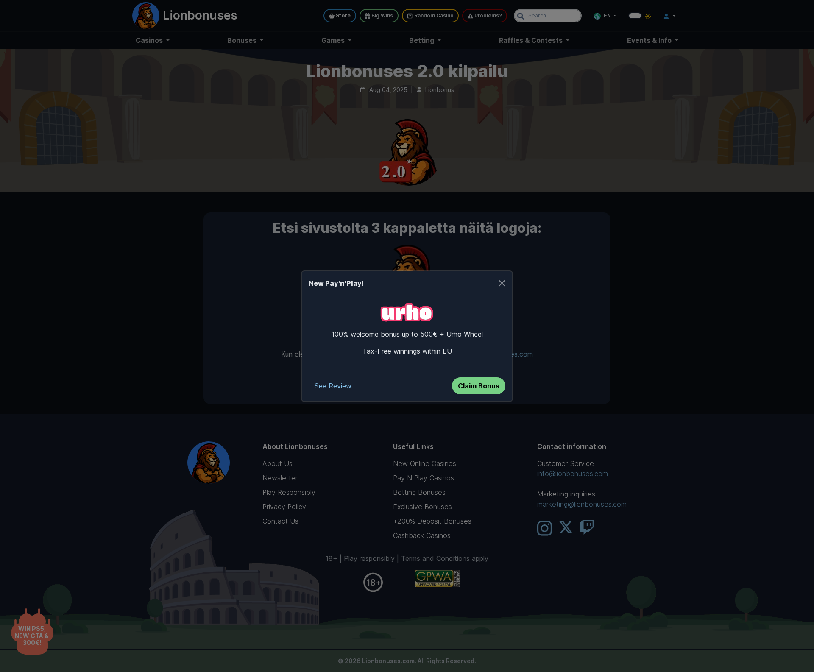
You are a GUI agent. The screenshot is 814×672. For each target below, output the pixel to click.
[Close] (502, 283)
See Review (333, 386)
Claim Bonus (478, 386)
